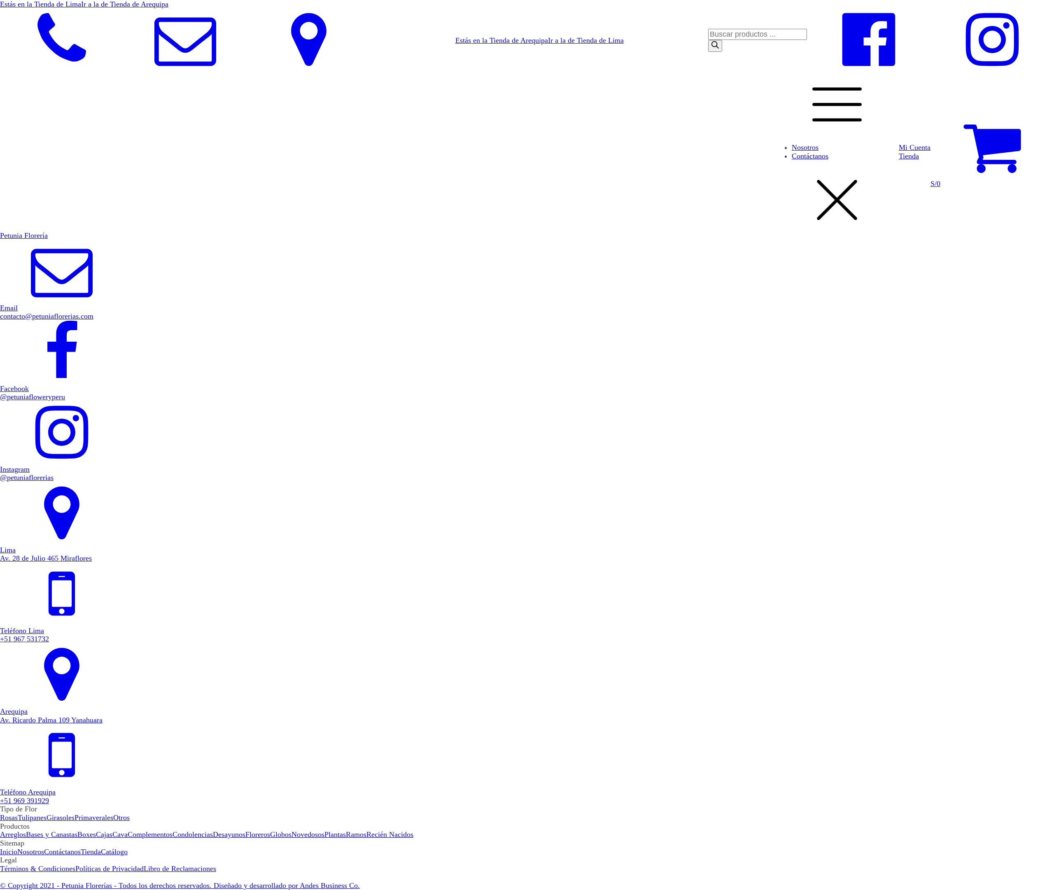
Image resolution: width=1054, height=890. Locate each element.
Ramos (356, 834)
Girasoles (61, 817)
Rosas (9, 817)
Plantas (335, 834)
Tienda (909, 156)
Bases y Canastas (51, 834)
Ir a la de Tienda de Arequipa (124, 4)
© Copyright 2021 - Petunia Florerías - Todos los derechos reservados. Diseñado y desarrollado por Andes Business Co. (180, 885)
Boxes (86, 834)
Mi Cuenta (914, 147)
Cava (120, 834)
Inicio (8, 852)
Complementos (150, 834)
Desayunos (229, 834)
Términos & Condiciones (37, 868)
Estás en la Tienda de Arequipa (501, 40)
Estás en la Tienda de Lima (40, 4)
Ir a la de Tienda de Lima (586, 40)
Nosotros (805, 147)
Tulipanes (32, 817)
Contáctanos (810, 156)
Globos (280, 834)
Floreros (257, 834)
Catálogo (114, 852)
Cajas (104, 834)
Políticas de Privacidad (109, 868)
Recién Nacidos (389, 834)
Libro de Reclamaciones (180, 868)
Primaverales (94, 817)
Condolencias (193, 834)
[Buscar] (715, 46)
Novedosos (307, 834)
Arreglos (13, 834)
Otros (121, 817)
